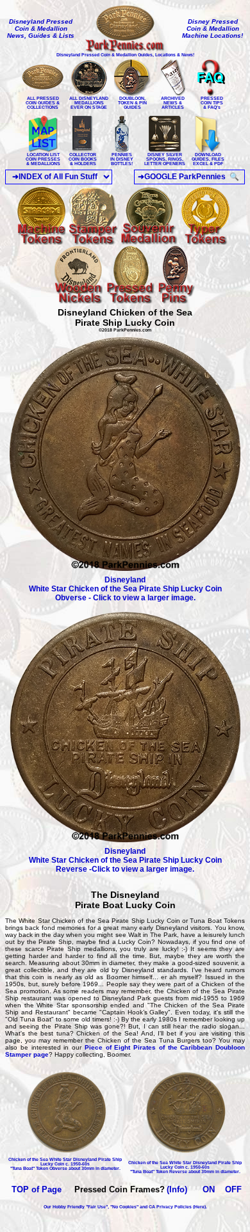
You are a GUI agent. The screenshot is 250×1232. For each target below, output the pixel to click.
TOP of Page (37, 1189)
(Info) (177, 1189)
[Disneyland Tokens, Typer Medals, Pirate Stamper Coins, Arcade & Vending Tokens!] (78, 301)
